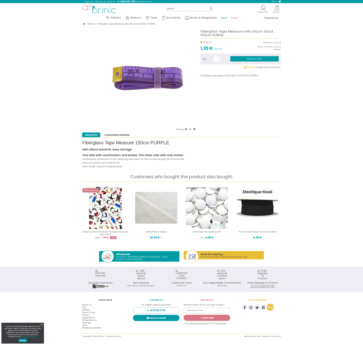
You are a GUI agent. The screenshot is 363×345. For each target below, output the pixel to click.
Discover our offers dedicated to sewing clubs (224, 255)
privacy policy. (221, 323)
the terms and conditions (199, 323)
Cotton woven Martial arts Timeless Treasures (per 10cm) (105, 233)
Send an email (157, 318)
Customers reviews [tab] (116, 135)
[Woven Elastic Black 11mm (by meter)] (258, 208)
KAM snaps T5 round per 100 (207, 231)
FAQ (84, 307)
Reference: (267, 42)
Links (84, 325)
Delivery (86, 310)
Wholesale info (89, 320)
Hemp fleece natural (156, 231)
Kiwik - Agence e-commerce (269, 336)
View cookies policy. (29, 337)
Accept (23, 340)
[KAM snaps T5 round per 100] (207, 208)
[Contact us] (279, 1)
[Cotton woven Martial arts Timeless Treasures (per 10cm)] (105, 208)
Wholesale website (91, 328)
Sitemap (86, 323)
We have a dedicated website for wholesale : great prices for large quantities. (142, 256)
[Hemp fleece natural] (156, 208)
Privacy (85, 315)
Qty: (205, 59)
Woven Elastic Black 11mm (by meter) (257, 231)
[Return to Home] (84, 24)
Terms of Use (88, 312)
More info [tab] (91, 135)
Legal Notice (88, 317)
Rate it (278, 49)
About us (86, 305)
